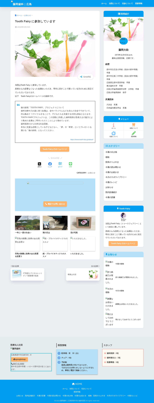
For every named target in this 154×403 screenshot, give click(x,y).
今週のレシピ (111, 182)
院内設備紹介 (111, 192)
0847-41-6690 (18, 364)
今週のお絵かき (112, 172)
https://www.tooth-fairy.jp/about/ (81, 139)
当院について (114, 3)
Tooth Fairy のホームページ (55, 149)
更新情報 (138, 3)
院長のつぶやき (112, 162)
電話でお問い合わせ (56, 204)
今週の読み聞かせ (113, 167)
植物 (107, 157)
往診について (127, 3)
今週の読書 (110, 197)
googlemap (20, 359)
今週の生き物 (111, 152)
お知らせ (91, 173)
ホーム (104, 3)
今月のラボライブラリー (116, 177)
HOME (78, 384)
